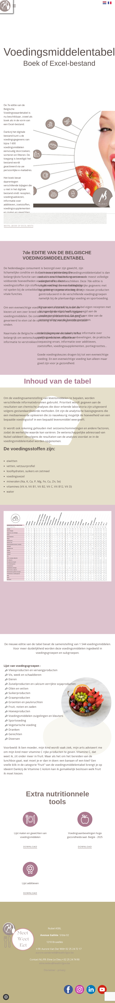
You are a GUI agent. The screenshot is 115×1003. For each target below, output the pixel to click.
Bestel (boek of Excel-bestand (20, 226)
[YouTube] (102, 989)
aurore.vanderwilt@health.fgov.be (55, 952)
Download (30, 846)
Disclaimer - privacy (54, 970)
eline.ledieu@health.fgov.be (54, 963)
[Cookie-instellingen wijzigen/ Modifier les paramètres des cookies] (6, 997)
